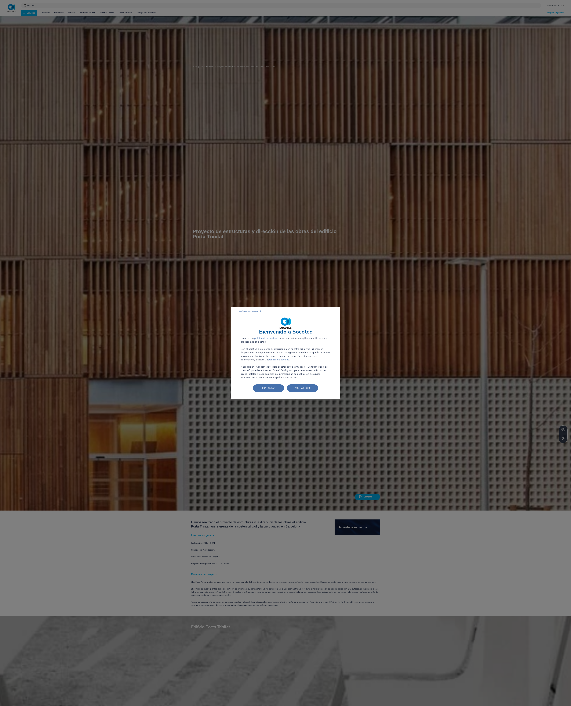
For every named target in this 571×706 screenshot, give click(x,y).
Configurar (268, 388)
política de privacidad (266, 338)
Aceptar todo (302, 388)
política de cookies (278, 360)
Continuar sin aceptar (248, 311)
